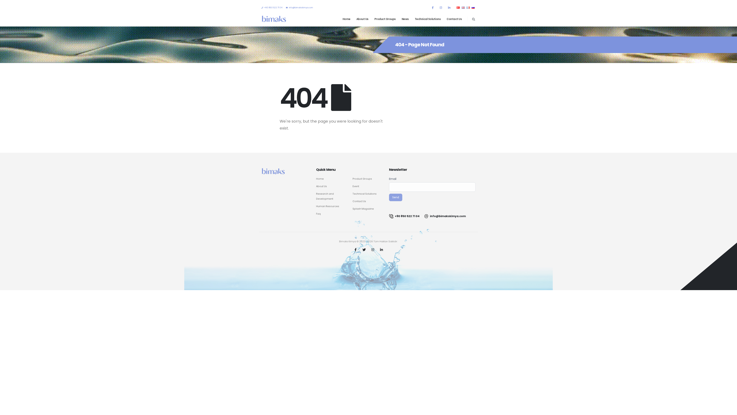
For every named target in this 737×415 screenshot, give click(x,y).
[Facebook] (432, 7)
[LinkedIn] (449, 7)
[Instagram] (441, 7)
